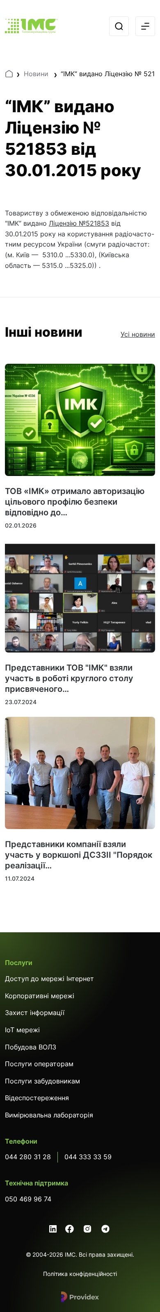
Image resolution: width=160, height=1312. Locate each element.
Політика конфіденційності (80, 1273)
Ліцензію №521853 (79, 223)
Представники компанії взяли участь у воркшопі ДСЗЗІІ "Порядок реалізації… (78, 854)
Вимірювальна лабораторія (49, 1115)
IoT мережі (22, 1030)
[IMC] (31, 26)
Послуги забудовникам (42, 1081)
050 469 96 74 (28, 1199)
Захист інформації (34, 1012)
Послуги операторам (39, 1064)
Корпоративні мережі (39, 996)
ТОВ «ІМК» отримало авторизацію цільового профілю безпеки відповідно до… (74, 501)
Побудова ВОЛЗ (30, 1047)
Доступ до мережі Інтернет (49, 978)
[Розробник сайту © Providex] (80, 1297)
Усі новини (138, 334)
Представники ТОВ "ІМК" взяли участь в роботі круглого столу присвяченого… (69, 678)
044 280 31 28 (28, 1157)
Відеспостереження (37, 1098)
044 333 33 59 (88, 1157)
